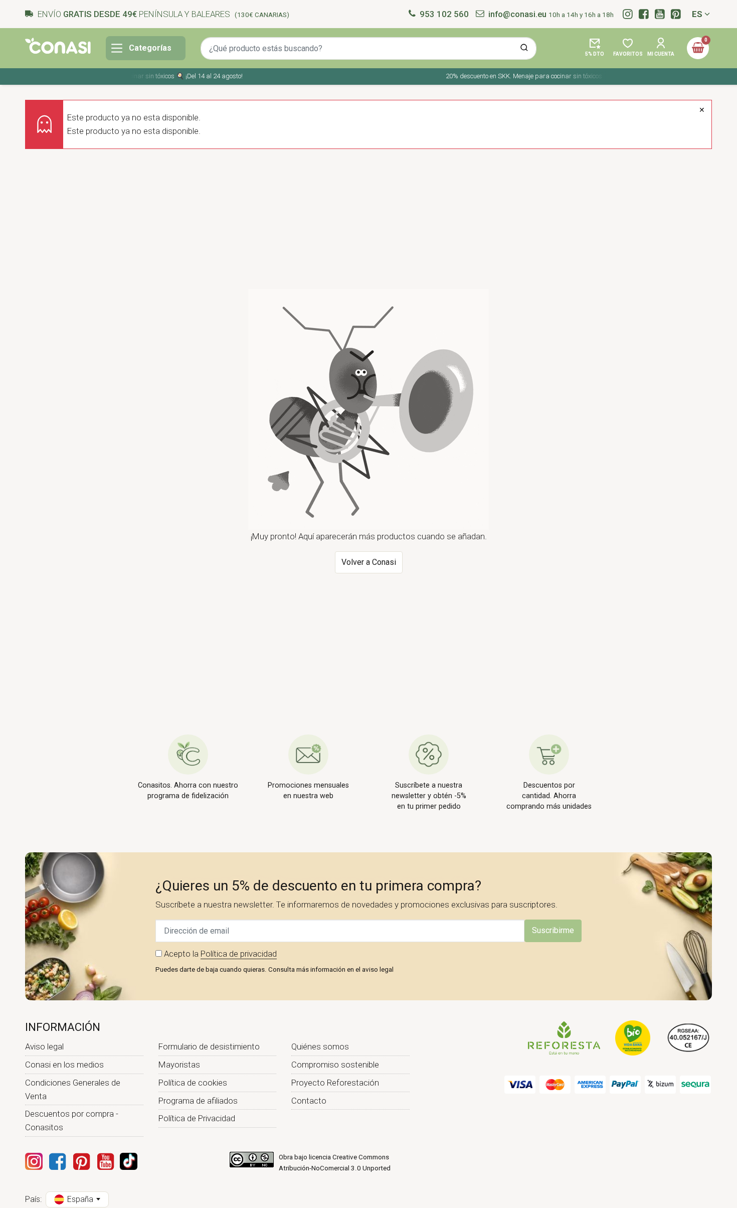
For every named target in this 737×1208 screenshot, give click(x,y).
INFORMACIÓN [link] (62, 1026)
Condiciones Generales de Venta (72, 1089)
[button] (595, 48)
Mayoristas (179, 1065)
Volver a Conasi (368, 562)
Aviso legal (44, 1046)
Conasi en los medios (64, 1065)
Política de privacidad (239, 954)
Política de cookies (192, 1083)
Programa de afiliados (198, 1101)
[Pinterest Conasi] (81, 1161)
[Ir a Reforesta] (564, 1037)
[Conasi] (58, 45)
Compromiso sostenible (335, 1065)
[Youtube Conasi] (105, 1161)
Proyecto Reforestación (335, 1083)
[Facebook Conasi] (57, 1161)
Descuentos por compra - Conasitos (71, 1120)
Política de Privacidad (196, 1118)
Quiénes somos (320, 1046)
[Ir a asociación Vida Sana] (632, 1037)
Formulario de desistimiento (209, 1046)
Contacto (308, 1101)
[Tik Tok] (128, 1161)
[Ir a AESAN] (688, 1037)
